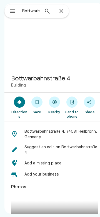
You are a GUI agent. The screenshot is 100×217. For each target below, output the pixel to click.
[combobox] (30, 11)
